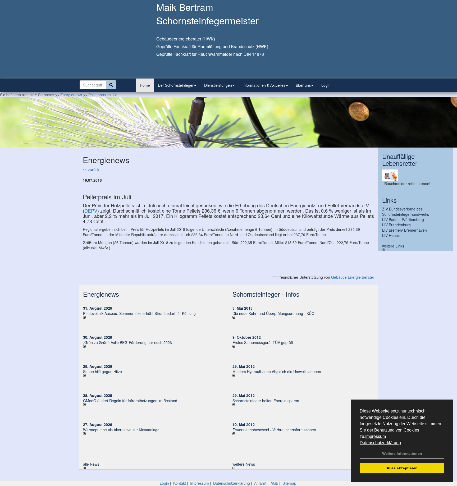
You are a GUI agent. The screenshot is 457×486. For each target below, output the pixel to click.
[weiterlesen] (154, 317)
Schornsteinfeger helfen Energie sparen (265, 400)
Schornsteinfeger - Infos (265, 294)
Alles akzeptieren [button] (402, 468)
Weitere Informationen (402, 453)
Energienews (101, 294)
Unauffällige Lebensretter (399, 160)
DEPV (90, 210)
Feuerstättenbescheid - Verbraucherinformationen (274, 429)
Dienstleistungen (218, 85)
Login (326, 85)
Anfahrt (260, 483)
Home (145, 85)
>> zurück (91, 169)
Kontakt (179, 483)
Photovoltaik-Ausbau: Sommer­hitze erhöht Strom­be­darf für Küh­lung (139, 313)
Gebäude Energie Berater (352, 277)
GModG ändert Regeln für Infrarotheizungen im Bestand (130, 400)
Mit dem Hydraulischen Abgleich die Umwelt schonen (276, 371)
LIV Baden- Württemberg (403, 219)
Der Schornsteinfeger (176, 85)
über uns (303, 85)
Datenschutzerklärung (380, 443)
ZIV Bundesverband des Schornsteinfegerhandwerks (405, 211)
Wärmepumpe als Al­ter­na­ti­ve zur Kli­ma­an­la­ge (121, 429)
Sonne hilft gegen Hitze (102, 371)
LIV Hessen (391, 235)
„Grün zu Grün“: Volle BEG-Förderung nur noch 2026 (127, 342)
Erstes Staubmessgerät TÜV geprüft (262, 342)
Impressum (375, 436)
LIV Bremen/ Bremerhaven (404, 230)
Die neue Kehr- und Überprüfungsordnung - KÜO (273, 313)
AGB (274, 483)
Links (389, 200)
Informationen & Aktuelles (264, 85)
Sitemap (289, 483)
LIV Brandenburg (396, 224)
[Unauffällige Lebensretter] (415, 175)
